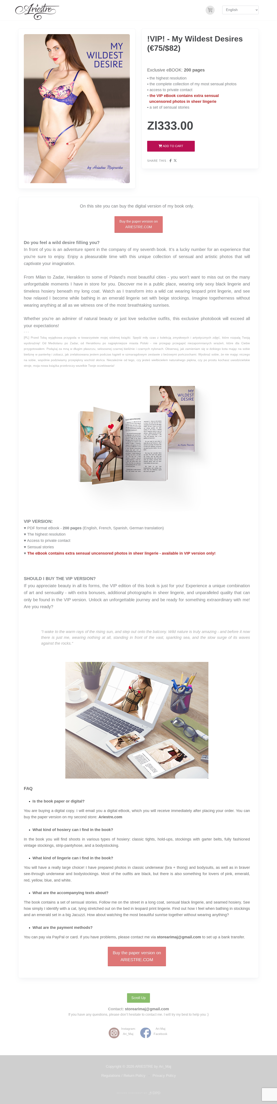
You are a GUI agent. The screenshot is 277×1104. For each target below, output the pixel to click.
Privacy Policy (164, 1076)
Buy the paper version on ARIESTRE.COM (138, 224)
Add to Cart (172, 146)
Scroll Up (138, 998)
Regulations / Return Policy (123, 1076)
